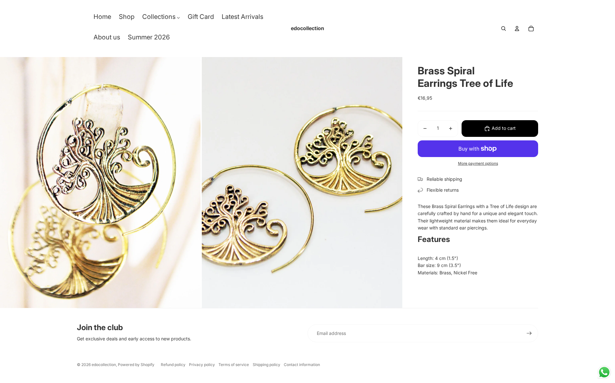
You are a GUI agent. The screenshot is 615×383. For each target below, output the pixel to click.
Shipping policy (266, 364)
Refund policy (173, 364)
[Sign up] (529, 333)
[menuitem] (102, 18)
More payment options (478, 163)
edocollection (104, 364)
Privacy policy (202, 364)
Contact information (302, 364)
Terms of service (233, 364)
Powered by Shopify (136, 364)
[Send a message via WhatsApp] (604, 372)
